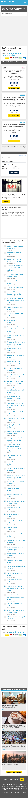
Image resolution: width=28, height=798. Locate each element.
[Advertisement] (14, 31)
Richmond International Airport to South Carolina (16, 618)
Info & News (9, 784)
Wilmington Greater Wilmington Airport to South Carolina (16, 376)
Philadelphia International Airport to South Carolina (14, 440)
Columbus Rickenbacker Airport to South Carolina (16, 612)
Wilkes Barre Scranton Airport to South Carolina (15, 549)
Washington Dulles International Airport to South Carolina (16, 477)
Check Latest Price (14, 88)
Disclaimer (15, 784)
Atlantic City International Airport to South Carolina (14, 398)
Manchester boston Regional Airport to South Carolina (15, 383)
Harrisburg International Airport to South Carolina (16, 568)
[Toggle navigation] (25, 2)
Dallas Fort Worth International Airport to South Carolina (16, 293)
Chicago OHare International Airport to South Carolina (15, 261)
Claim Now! (6, 201)
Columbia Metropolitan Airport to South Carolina (16, 503)
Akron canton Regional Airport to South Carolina (15, 276)
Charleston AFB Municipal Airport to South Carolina (14, 363)
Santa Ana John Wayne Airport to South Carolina (15, 433)
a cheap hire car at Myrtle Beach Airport (11, 54)
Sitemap (25, 784)
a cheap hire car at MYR (17, 632)
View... (3, 709)
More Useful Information (14, 772)
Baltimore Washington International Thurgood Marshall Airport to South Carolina (14, 448)
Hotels (4, 784)
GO (22, 779)
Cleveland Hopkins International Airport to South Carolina (16, 344)
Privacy (20, 784)
